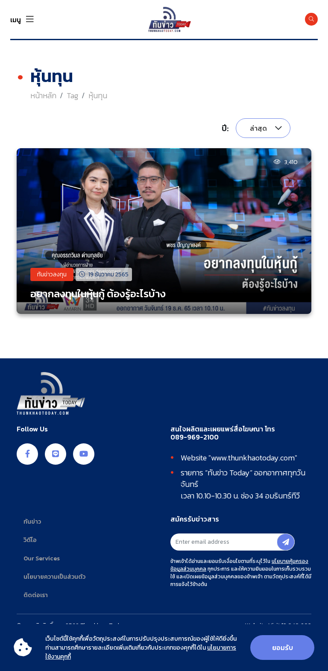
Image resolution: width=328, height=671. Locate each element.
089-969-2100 (194, 437)
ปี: (225, 128)
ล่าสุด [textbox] (258, 128)
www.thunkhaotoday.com (253, 457)
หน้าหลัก (43, 95)
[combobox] (263, 128)
